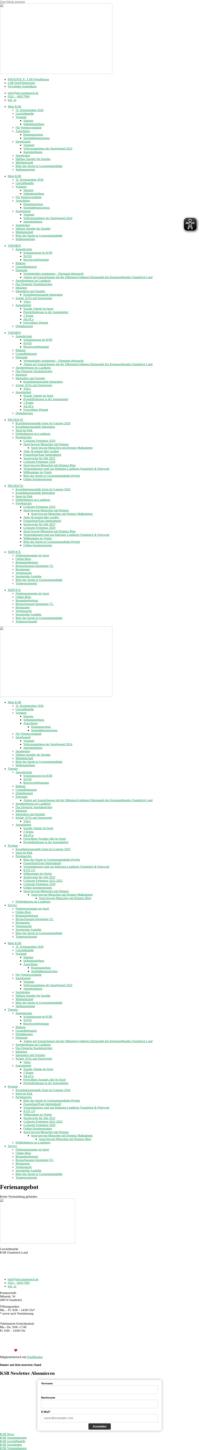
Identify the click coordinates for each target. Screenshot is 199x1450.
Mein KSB (14, 106)
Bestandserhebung (27, 562)
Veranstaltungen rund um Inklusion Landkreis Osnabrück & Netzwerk (66, 468)
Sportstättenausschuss (36, 138)
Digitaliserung (24, 326)
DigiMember (35, 1357)
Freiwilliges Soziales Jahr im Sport (44, 838)
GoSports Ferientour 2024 (39, 440)
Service (12, 905)
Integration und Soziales (30, 291)
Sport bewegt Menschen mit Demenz (46, 444)
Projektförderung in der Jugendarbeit (45, 312)
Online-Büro (23, 559)
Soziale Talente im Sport (38, 308)
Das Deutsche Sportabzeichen (34, 284)
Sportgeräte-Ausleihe (28, 576)
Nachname (48, 1397)
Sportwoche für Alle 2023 (39, 458)
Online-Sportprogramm (37, 479)
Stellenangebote (25, 169)
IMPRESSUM (87, 1343)
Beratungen (23, 569)
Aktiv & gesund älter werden (41, 451)
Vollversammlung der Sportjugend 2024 (47, 148)
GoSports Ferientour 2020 (39, 461)
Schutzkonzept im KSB (37, 252)
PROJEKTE (15, 419)
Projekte (13, 845)
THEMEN (14, 245)
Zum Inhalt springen (12, 1)
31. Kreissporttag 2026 (30, 110)
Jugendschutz (24, 249)
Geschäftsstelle (25, 113)
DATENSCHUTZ (109, 1343)
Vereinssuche (24, 573)
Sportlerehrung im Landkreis (33, 280)
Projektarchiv (24, 437)
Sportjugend (23, 141)
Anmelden (99, 1426)
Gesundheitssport (26, 266)
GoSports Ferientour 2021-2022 (43, 880)
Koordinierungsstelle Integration (43, 294)
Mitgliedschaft (24, 162)
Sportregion (23, 155)
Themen (13, 768)
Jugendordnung (32, 152)
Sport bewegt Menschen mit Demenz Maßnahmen (62, 447)
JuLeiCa (28, 319)
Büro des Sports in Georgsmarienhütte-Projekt (51, 475)
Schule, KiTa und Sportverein (34, 298)
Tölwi (27, 301)
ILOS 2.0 (29, 870)
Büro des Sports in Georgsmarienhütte (39, 166)
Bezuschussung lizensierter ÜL (35, 566)
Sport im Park (24, 430)
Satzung (28, 120)
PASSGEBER (31, 1350)
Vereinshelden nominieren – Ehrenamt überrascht (53, 273)
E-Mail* (45, 1411)
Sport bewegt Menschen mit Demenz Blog (49, 465)
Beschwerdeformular (36, 259)
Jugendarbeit (23, 305)
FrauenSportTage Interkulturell (42, 454)
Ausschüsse (23, 131)
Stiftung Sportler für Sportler (33, 159)
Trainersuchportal (26, 583)
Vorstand (21, 117)
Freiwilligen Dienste (35, 322)
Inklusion (21, 287)
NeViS (27, 256)
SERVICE (14, 552)
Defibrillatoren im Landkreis (33, 433)
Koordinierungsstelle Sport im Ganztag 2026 (43, 423)
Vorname (47, 1383)
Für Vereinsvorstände (29, 127)
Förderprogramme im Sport (32, 555)
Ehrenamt (21, 270)
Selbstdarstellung (33, 124)
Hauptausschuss (33, 134)
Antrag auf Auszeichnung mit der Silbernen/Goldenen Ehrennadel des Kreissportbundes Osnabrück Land (88, 277)
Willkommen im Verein (37, 472)
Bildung (20, 263)
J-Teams (28, 315)
